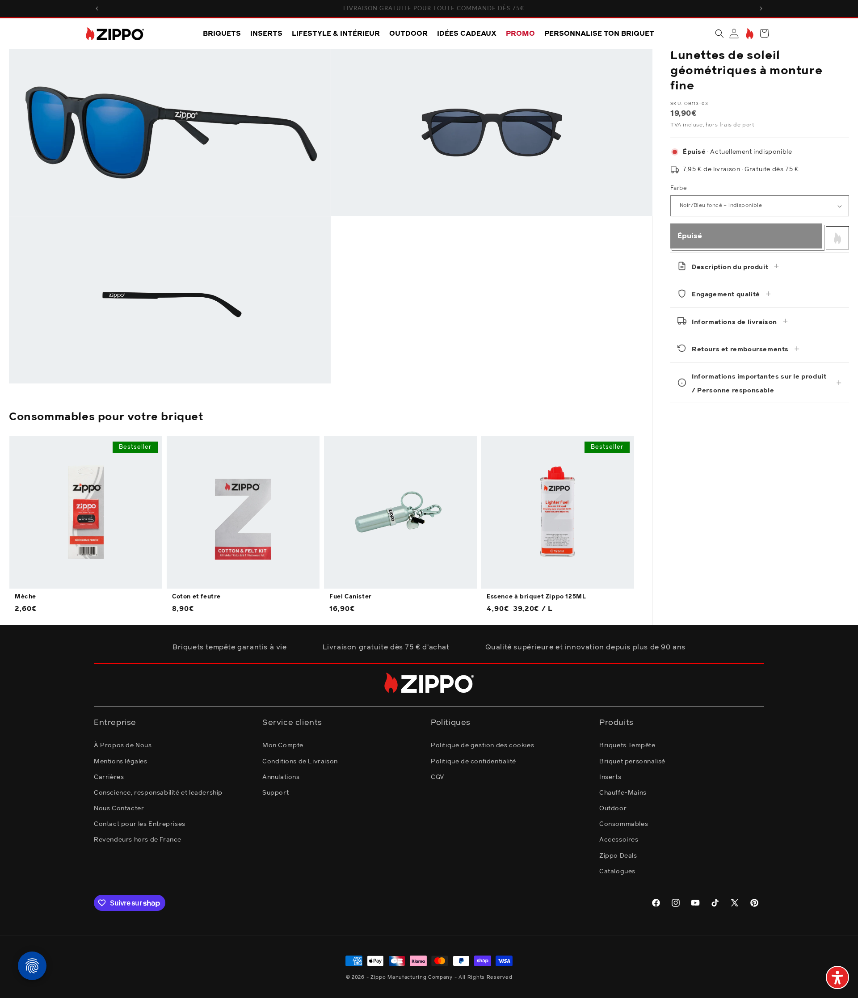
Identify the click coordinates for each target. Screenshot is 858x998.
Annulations (281, 777)
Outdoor (613, 808)
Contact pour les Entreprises (139, 824)
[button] (719, 33)
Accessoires (619, 840)
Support (275, 793)
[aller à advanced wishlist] (748, 33)
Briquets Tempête (627, 745)
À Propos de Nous (123, 745)
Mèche (25, 597)
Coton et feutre (196, 597)
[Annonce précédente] (97, 8)
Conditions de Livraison (300, 761)
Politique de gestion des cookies (482, 745)
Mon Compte (282, 745)
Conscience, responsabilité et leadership (158, 793)
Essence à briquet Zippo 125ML (536, 597)
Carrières (109, 777)
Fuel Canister (350, 597)
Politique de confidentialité (473, 761)
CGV (437, 777)
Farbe (678, 188)
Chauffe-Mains (623, 793)
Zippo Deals (618, 856)
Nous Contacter (119, 808)
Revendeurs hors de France (137, 840)
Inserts (610, 777)
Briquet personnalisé (632, 761)
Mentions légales (120, 761)
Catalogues (617, 871)
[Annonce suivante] (761, 8)
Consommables (623, 824)
